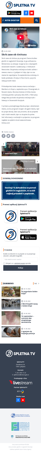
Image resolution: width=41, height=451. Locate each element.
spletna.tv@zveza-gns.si (21, 375)
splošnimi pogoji (19, 263)
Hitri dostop (12, 20)
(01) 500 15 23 (21, 373)
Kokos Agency (27, 449)
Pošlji (20, 268)
